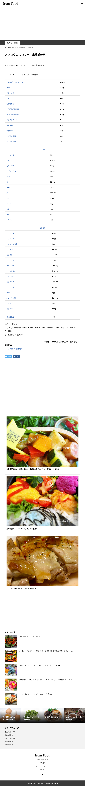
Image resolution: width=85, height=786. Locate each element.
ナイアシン (10, 276)
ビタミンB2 (11, 271)
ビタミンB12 (11, 287)
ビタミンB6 (11, 282)
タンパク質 (10, 93)
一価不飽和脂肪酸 (13, 109)
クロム (9, 214)
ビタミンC (10, 309)
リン (8, 176)
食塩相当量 (10, 317)
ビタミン (42, 228)
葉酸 (8, 293)
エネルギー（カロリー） (15, 82)
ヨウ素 (9, 203)
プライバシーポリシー (42, 766)
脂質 (8, 98)
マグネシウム (11, 171)
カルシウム (10, 166)
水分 (8, 87)
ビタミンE (10, 255)
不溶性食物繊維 (12, 141)
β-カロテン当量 (12, 244)
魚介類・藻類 (12, 43)
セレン (9, 209)
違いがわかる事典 (10, 732)
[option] (10, 715)
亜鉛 (8, 187)
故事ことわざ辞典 (10, 738)
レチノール (10, 239)
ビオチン (10, 303)
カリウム (10, 160)
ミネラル (42, 150)
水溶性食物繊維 (12, 136)
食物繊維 (10, 131)
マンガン (10, 198)
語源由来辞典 (9, 735)
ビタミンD (10, 249)
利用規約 (42, 763)
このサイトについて (42, 760)
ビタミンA (10, 233)
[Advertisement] (42, 23)
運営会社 (42, 769)
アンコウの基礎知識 (14, 349)
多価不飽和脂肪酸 (13, 114)
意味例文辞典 (9, 745)
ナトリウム (10, 155)
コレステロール (12, 120)
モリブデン (10, 220)
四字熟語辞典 (9, 741)
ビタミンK (10, 260)
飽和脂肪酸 (10, 104)
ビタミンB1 (11, 266)
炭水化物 (10, 125)
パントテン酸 (11, 298)
